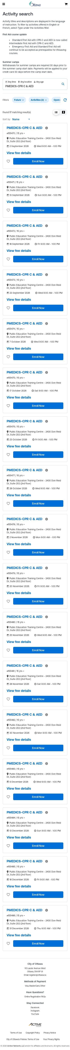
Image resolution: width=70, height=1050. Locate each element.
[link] (24, 128)
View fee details (19, 153)
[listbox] (20, 119)
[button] (46, 100)
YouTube (35, 1014)
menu (4, 4)
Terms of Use (33, 1039)
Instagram (35, 1011)
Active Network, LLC (16, 1046)
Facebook (35, 1007)
